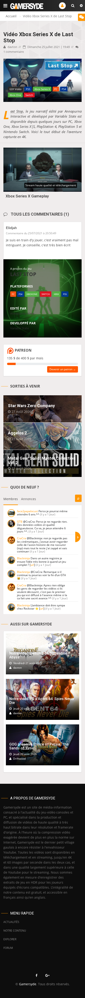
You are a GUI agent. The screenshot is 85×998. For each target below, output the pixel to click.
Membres (10, 499)
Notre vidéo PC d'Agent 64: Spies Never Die (41, 701)
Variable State (19, 328)
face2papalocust (27, 511)
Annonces (28, 499)
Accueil (11, 16)
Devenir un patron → (62, 369)
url (32, 565)
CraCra (21, 538)
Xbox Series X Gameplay (27, 196)
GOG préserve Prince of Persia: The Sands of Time (38, 746)
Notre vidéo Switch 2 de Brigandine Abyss (38, 655)
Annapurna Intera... (23, 313)
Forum (8, 948)
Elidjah (11, 228)
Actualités (11, 922)
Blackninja (23, 558)
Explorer (9, 939)
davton (12, 47)
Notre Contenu (14, 930)
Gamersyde (27, 984)
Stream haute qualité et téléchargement (50, 185)
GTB (19, 522)
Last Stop (16, 111)
